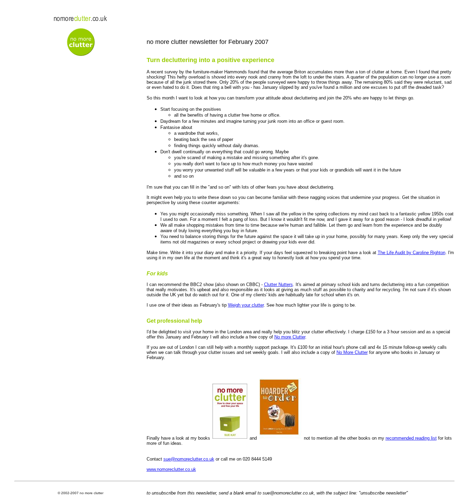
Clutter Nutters (278, 284)
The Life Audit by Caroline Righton (411, 252)
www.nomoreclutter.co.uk (171, 469)
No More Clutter (352, 352)
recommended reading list (411, 438)
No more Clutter (289, 337)
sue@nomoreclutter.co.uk (188, 459)
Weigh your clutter (246, 305)
